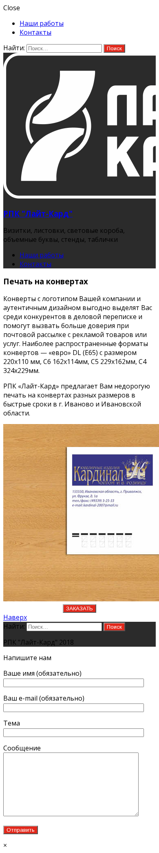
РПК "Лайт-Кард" (38, 213)
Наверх (15, 617)
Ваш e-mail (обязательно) (43, 698)
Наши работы (42, 23)
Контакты (35, 32)
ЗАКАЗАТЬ (79, 608)
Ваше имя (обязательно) (42, 673)
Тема (11, 723)
